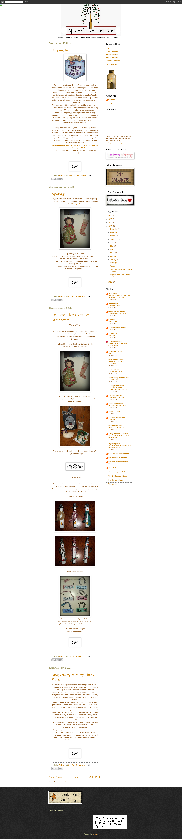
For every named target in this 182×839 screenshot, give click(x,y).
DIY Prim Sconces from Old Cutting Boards (117, 344)
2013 (110, 226)
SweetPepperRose (115, 342)
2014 (110, 223)
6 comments (80, 296)
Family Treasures (112, 54)
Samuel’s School (114, 305)
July (112, 242)
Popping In (60, 49)
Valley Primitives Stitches (118, 434)
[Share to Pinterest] (62, 179)
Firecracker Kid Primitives (118, 458)
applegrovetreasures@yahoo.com (118, 143)
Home (75, 777)
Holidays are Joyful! (115, 371)
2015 (110, 219)
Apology (58, 193)
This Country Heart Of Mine (118, 378)
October (113, 236)
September (114, 239)
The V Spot (112, 484)
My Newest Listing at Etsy (117, 405)
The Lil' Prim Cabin (115, 468)
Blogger (95, 834)
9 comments (81, 175)
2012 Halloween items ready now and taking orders (119, 446)
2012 (110, 282)
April (112, 249)
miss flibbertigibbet (115, 360)
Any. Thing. (112, 335)
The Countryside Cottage (117, 472)
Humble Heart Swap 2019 (117, 313)
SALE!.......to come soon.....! (117, 389)
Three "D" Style (114, 412)
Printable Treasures (113, 61)
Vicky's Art (112, 333)
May (112, 246)
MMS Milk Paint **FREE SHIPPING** (116, 362)
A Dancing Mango (115, 369)
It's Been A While (113, 379)
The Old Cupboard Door (117, 476)
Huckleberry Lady (115, 426)
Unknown (62, 175)
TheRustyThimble (115, 352)
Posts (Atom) (63, 782)
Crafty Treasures (112, 51)
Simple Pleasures (115, 396)
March (112, 253)
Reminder (111, 419)
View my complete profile (115, 103)
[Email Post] (89, 175)
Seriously (111, 353)
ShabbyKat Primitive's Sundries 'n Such (116, 387)
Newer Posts (55, 777)
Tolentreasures (114, 303)
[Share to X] (57, 179)
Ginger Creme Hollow (116, 311)
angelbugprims (114, 444)
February (113, 256)
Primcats (111, 320)
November (114, 232)
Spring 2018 (112, 321)
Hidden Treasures (112, 58)
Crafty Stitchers (78, 204)
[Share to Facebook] (59, 179)
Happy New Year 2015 (116, 397)
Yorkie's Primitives (115, 404)
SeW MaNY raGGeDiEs (117, 327)
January (113, 260)
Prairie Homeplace (115, 480)
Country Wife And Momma (118, 454)
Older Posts (95, 777)
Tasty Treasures (111, 64)
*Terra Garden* (114, 293)
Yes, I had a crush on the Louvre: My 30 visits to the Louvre (119, 296)
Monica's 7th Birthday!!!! (116, 427)
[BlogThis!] (55, 179)
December (114, 229)
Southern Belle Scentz (117, 418)
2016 (110, 216)
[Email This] (52, 179)
